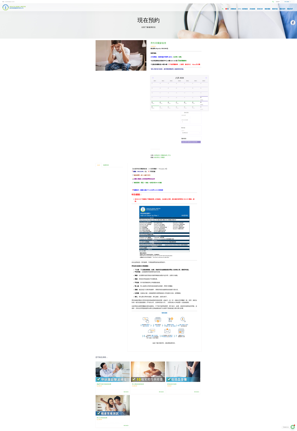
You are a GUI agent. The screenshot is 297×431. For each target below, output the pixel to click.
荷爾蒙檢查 (163, 155)
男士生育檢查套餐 (102, 417)
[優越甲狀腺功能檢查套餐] (113, 372)
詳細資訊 (127, 391)
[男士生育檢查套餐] (113, 405)
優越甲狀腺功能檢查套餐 (104, 384)
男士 (169, 155)
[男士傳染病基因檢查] (148, 372)
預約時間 (183, 115)
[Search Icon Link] (273, 1)
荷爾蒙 (162, 157)
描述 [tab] (98, 165)
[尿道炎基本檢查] (183, 372)
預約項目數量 (184, 120)
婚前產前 (157, 157)
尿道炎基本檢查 (171, 384)
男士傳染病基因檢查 (138, 384)
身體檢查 (157, 155)
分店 (182, 130)
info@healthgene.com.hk (9, 1)
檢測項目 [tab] (106, 165)
